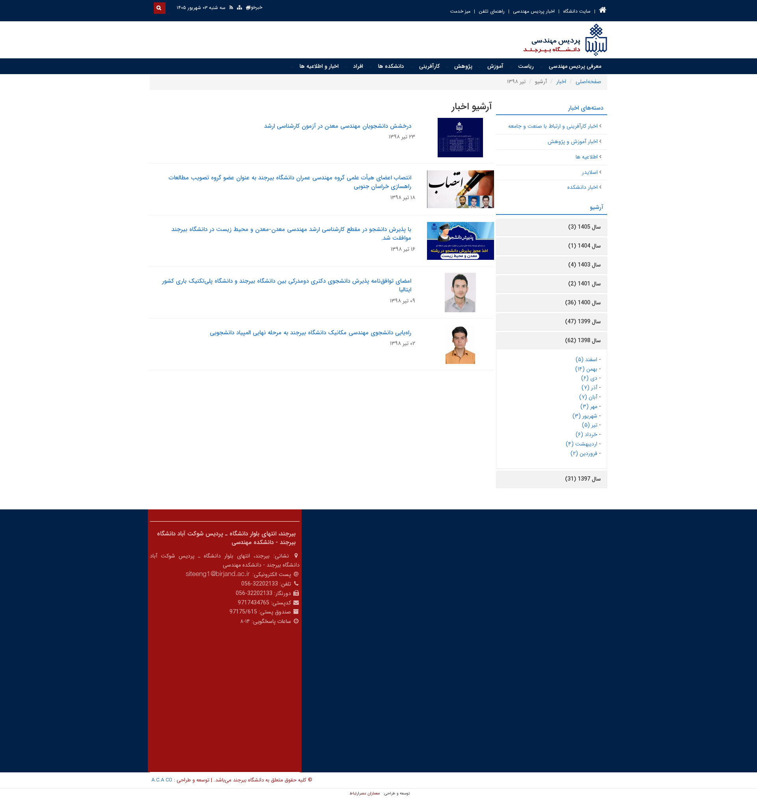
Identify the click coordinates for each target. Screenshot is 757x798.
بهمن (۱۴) (586, 369)
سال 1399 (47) (583, 321)
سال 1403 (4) (584, 265)
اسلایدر (590, 172)
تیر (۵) (589, 425)
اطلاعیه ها (587, 157)
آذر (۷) (589, 387)
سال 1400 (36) (583, 302)
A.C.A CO (161, 780)
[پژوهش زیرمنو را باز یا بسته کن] (447, 66)
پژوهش (463, 66)
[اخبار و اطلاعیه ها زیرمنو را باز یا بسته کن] (292, 66)
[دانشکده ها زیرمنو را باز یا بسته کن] (370, 66)
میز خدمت (460, 11)
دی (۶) (589, 378)
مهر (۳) (588, 406)
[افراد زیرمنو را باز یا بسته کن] (346, 66)
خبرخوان (254, 7)
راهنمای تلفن (492, 11)
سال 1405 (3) (584, 227)
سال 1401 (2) (584, 284)
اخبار (561, 81)
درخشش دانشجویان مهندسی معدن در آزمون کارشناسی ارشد (337, 126)
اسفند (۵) (586, 359)
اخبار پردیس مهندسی (534, 11)
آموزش (495, 66)
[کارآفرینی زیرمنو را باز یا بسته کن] (411, 66)
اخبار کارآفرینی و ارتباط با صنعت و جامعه (553, 126)
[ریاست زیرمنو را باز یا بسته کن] (511, 66)
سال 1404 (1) (584, 246)
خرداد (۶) (586, 434)
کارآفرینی (429, 66)
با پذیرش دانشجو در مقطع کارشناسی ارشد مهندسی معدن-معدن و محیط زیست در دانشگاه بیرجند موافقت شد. (291, 234)
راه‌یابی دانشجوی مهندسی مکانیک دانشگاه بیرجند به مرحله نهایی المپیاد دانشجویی (310, 332)
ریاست (526, 66)
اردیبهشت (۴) (581, 444)
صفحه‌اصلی (588, 81)
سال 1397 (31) (583, 479)
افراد (358, 66)
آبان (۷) (588, 397)
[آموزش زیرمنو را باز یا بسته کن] (479, 66)
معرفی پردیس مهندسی (575, 66)
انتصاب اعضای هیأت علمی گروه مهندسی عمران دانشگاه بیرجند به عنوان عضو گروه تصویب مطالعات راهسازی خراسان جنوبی (290, 182)
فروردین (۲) (584, 453)
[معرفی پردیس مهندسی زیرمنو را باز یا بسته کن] (541, 66)
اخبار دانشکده (582, 187)
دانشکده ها (391, 66)
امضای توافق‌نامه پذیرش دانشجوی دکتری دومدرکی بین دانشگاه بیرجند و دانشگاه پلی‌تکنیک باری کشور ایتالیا (286, 285)
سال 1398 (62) (583, 340)
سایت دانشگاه (577, 11)
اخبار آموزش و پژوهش (573, 141)
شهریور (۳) (584, 416)
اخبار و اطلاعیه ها (319, 66)
